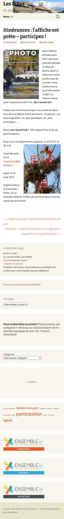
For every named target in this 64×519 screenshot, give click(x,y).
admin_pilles (48, 42)
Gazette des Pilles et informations (20, 508)
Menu (6, 16)
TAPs (45, 415)
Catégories (8, 354)
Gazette (43, 408)
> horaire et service (13, 263)
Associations (29, 42)
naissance (7, 415)
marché (56, 408)
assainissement (9, 408)
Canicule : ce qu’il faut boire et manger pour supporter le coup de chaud (33, 231)
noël (13, 415)
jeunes (49, 408)
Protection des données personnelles (22, 284)
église (7, 420)
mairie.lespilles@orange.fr (15, 260)
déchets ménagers (27, 408)
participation (29, 414)
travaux (51, 415)
